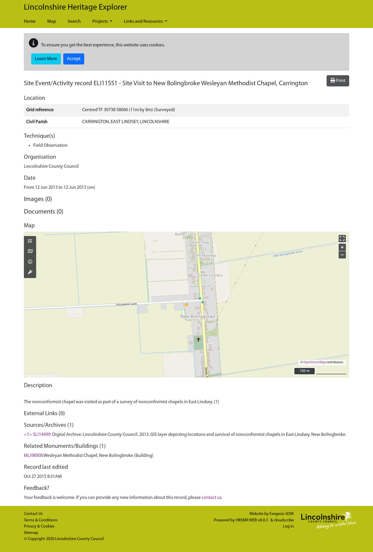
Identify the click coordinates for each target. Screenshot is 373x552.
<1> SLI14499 (37, 434)
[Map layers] (30, 241)
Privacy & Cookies (39, 526)
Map (51, 21)
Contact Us (33, 514)
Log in (288, 526)
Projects (100, 21)
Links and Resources (144, 21)
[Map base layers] (30, 252)
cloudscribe (284, 520)
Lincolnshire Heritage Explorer (75, 8)
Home (30, 21)
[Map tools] (30, 273)
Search (74, 21)
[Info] (30, 262)
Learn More (46, 59)
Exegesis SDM (282, 514)
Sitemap (31, 533)
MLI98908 (33, 455)
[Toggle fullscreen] (342, 238)
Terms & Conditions (41, 520)
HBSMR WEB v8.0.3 (252, 520)
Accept (73, 59)
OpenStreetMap (314, 362)
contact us (211, 497)
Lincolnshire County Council (79, 539)
